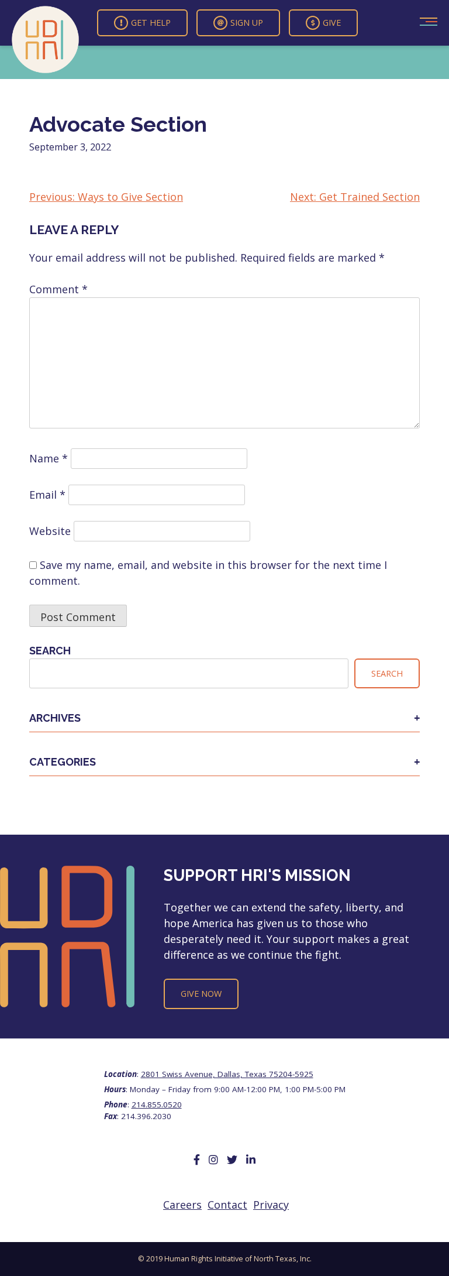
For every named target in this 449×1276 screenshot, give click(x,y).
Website (50, 531)
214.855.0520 (157, 1104)
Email (47, 495)
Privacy (271, 1205)
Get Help (151, 22)
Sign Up (246, 22)
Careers (182, 1205)
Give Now (201, 993)
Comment (58, 289)
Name (48, 458)
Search (50, 650)
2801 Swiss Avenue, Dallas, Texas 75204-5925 (227, 1074)
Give (332, 22)
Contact (227, 1205)
